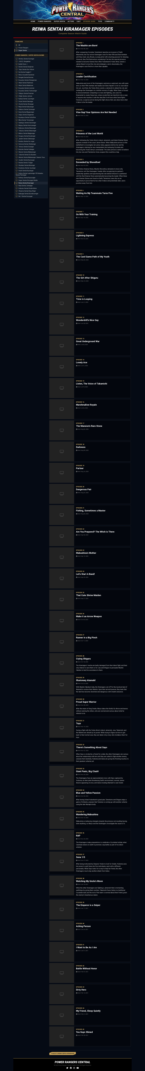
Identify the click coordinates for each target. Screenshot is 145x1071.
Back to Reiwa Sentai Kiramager (63, 1053)
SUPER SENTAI (59, 21)
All (19, 45)
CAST (79, 21)
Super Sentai (22, 50)
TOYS (100, 21)
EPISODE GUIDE (89, 21)
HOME (33, 21)
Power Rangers (23, 48)
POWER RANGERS (44, 21)
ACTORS (71, 21)
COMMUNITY (109, 21)
